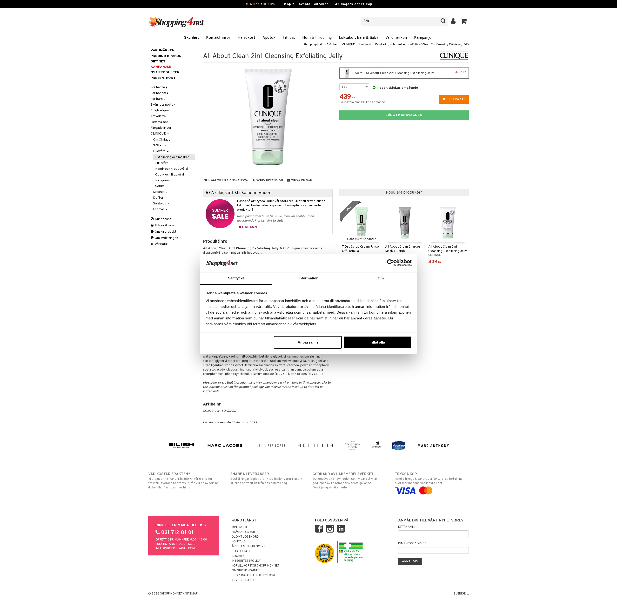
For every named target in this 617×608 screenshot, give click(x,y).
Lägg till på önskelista (228, 180)
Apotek (268, 37)
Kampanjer (423, 37)
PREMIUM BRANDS (166, 56)
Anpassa (305, 342)
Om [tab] (381, 278)
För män (159, 209)
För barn (157, 99)
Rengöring (163, 180)
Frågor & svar (164, 225)
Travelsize (158, 116)
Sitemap (191, 594)
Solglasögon (160, 110)
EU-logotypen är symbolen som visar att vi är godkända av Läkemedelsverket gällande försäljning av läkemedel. (345, 481)
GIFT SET (158, 62)
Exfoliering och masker (390, 45)
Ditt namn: (406, 527)
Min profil (240, 527)
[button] (464, 21)
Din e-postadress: (412, 544)
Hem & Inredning (317, 37)
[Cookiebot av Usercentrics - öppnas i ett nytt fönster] (390, 262)
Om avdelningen (166, 238)
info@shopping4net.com (175, 548)
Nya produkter (165, 72)
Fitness (289, 37)
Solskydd (160, 204)
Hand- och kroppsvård (171, 169)
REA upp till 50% (260, 4)
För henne (158, 87)
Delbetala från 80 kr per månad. (362, 102)
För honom (159, 93)
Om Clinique (162, 140)
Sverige (460, 594)
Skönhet (191, 37)
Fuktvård (161, 163)
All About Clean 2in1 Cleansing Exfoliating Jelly (439, 45)
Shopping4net (312, 45)
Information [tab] (308, 278)
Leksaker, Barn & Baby (358, 37)
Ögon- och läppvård (169, 175)
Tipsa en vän (301, 180)
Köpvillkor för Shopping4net (256, 566)
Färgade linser (161, 128)
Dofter (158, 198)
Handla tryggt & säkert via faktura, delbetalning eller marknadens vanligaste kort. (429, 478)
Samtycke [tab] (236, 278)
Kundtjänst (162, 219)
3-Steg (158, 145)
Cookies (238, 556)
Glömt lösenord (245, 537)
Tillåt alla (377, 342)
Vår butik (161, 244)
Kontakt (239, 542)
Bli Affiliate (241, 551)
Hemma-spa (159, 122)
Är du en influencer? (248, 546)
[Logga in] (453, 21)
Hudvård (365, 45)
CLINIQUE (348, 45)
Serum (160, 186)
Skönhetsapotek (163, 105)
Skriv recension (269, 180)
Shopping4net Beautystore (254, 575)
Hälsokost (246, 37)
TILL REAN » (247, 227)
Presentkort (163, 78)
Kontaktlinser (218, 37)
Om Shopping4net (246, 571)
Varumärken (396, 37)
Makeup (159, 192)
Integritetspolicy (246, 561)
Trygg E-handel (244, 580)
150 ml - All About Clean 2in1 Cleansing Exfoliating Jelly (409, 72)
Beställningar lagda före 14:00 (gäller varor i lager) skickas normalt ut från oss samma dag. (266, 478)
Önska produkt (165, 232)
